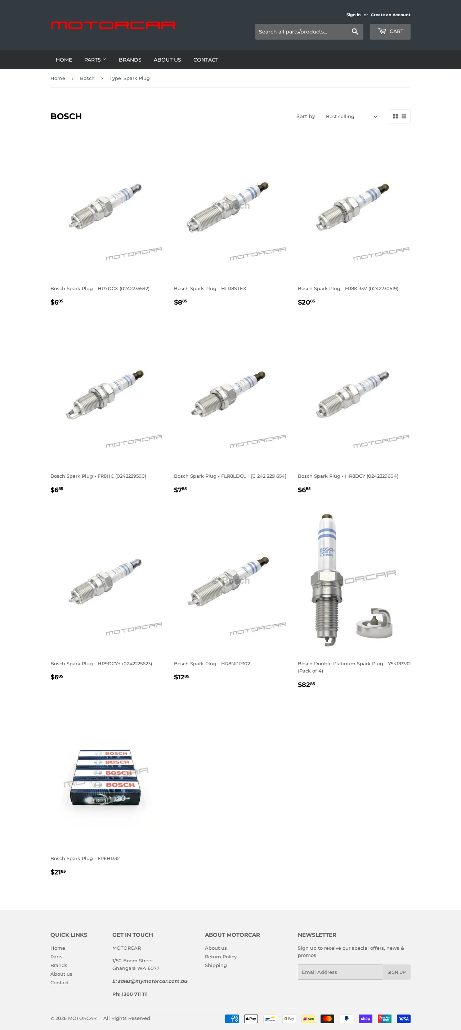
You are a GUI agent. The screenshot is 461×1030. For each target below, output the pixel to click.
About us (167, 60)
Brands (130, 60)
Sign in (353, 14)
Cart (395, 31)
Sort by (305, 116)
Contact (205, 60)
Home (64, 60)
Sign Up (397, 972)
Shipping (216, 965)
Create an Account (391, 14)
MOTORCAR (82, 1018)
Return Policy (221, 956)
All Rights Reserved (126, 1018)
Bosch (87, 78)
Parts (93, 60)
